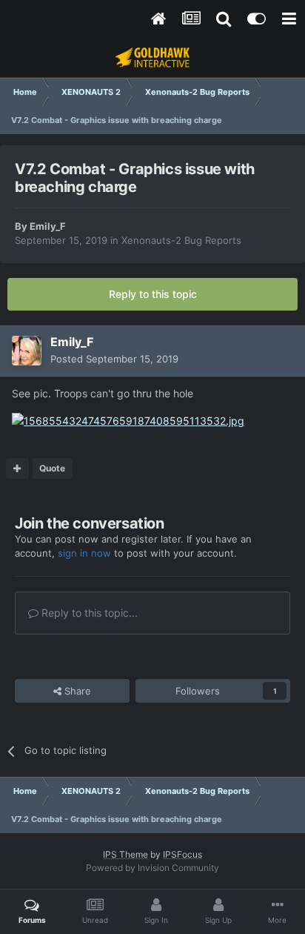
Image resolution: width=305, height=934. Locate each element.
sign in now (84, 553)
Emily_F (48, 226)
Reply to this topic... (88, 612)
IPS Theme (125, 854)
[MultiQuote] (17, 468)
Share (76, 691)
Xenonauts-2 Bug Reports (181, 240)
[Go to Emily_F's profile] (26, 350)
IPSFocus (182, 854)
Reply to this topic (153, 294)
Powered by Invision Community (152, 867)
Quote (52, 468)
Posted (114, 359)
